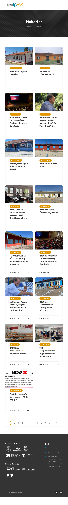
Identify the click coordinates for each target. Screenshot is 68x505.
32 (57, 423)
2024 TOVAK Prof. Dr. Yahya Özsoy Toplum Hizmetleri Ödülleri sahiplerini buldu (48, 261)
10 (45, 423)
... (49, 423)
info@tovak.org (52, 448)
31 (53, 423)
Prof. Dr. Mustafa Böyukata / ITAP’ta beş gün (19, 397)
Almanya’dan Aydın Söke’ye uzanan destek (19, 166)
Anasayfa (29, 26)
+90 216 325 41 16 (53, 452)
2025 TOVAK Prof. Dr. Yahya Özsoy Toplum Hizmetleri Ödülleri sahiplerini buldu (19, 123)
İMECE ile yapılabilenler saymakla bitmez (18, 351)
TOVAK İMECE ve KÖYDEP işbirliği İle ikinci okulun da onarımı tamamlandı (19, 261)
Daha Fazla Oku (14, 88)
